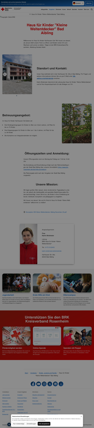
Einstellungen (31, 424)
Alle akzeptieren (44, 424)
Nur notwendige (18, 424)
